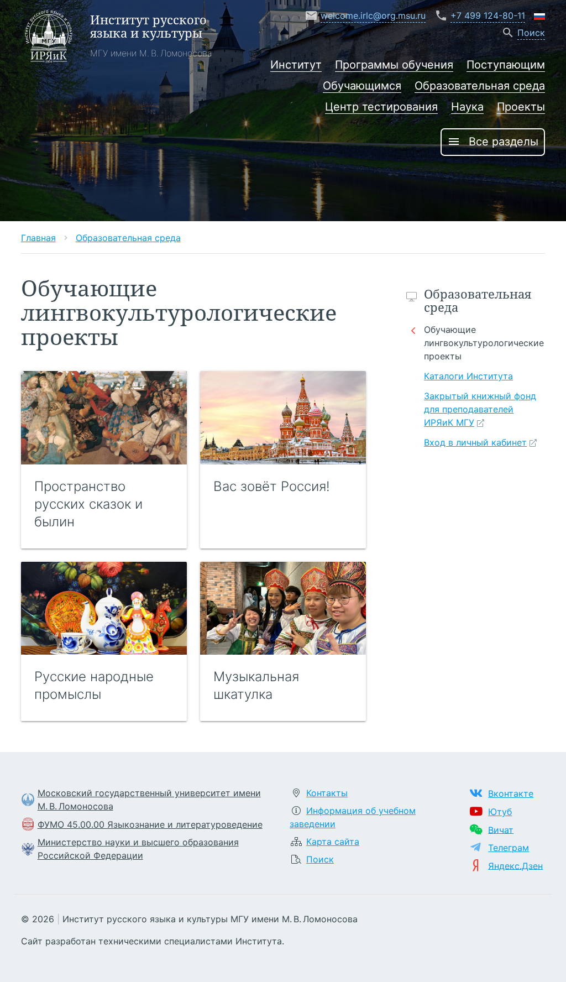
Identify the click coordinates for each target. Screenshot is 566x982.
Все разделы (492, 141)
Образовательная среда (480, 85)
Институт (296, 64)
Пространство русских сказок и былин (88, 504)
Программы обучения (394, 64)
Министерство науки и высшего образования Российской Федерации (138, 849)
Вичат (500, 829)
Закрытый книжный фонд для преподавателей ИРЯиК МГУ (480, 409)
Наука (467, 106)
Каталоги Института (468, 376)
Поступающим (506, 64)
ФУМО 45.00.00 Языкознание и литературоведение (150, 824)
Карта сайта (332, 841)
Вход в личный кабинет (475, 442)
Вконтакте (510, 793)
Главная (38, 237)
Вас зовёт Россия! (271, 486)
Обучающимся (362, 85)
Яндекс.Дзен (515, 865)
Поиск (320, 859)
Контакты (327, 792)
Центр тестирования (381, 106)
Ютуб (500, 811)
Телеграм (508, 847)
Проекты (521, 106)
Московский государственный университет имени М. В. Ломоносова (149, 799)
